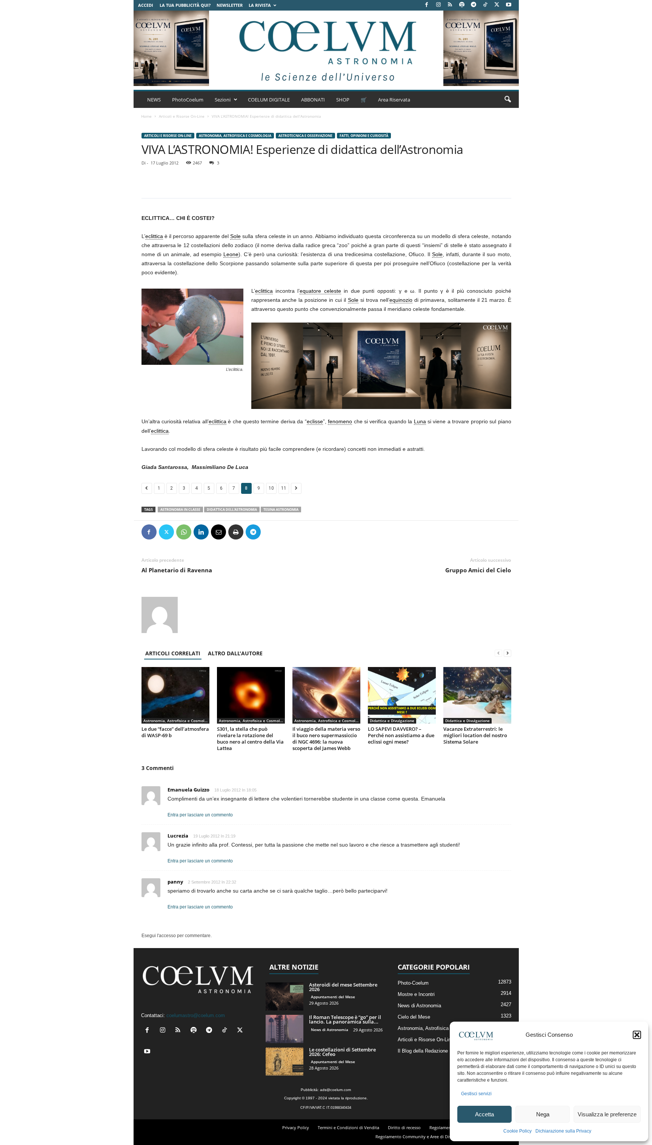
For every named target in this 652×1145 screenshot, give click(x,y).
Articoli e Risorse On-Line (182, 116)
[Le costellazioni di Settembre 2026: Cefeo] (284, 1061)
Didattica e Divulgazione (392, 720)
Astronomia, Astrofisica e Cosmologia (235, 135)
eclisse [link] (315, 421)
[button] (637, 1035)
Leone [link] (230, 254)
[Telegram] (473, 5)
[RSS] (450, 5)
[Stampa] (235, 531)
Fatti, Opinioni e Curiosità (364, 135)
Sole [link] (235, 236)
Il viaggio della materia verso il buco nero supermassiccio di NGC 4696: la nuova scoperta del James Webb (326, 738)
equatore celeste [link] (320, 291)
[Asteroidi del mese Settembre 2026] (284, 996)
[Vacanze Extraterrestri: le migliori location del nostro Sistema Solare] (477, 695)
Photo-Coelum (413, 983)
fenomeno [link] (340, 421)
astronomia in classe (180, 509)
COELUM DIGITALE (269, 99)
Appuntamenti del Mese (333, 996)
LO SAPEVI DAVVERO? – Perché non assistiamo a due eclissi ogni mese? (401, 735)
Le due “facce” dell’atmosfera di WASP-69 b (175, 732)
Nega (542, 1114)
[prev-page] (498, 653)
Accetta (484, 1114)
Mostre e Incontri (416, 994)
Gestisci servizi (476, 1093)
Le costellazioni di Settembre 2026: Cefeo (342, 1051)
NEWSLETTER (230, 5)
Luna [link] (420, 421)
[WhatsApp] (183, 531)
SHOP (342, 99)
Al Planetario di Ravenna (176, 570)
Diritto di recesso (404, 1127)
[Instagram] (438, 5)
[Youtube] (508, 5)
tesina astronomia (280, 509)
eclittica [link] (154, 236)
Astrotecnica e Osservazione (305, 135)
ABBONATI (313, 99)
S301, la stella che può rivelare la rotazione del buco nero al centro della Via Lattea (250, 738)
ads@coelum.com (335, 1090)
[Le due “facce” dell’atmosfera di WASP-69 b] (175, 695)
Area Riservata (394, 99)
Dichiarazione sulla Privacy (563, 1131)
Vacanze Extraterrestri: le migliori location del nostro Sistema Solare (475, 735)
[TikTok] (485, 5)
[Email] (218, 531)
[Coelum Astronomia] (326, 48)
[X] (496, 5)
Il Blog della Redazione (423, 1051)
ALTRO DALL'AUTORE (235, 653)
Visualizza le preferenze (607, 1114)
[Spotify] (461, 5)
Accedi (145, 5)
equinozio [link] (400, 300)
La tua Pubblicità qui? (185, 5)
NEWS (154, 99)
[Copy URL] (287, 531)
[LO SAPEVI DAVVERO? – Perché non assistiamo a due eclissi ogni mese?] (402, 695)
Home (146, 116)
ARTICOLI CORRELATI (172, 653)
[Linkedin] (201, 531)
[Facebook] (426, 5)
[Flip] (270, 531)
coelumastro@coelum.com (195, 1015)
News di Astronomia (329, 1029)
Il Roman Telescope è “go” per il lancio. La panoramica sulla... (345, 1019)
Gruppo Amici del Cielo (478, 570)
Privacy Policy (295, 1127)
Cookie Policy (517, 1131)
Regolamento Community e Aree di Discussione (421, 1136)
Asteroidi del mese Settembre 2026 (343, 987)
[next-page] (507, 653)
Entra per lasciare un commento (200, 815)
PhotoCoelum (187, 99)
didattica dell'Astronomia (232, 509)
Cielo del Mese (414, 1017)
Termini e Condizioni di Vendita (348, 1127)
